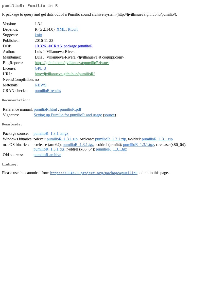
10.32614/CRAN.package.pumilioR (64, 46)
